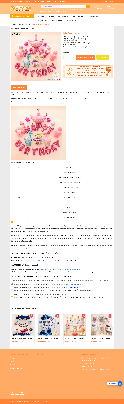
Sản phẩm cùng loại (24, 308)
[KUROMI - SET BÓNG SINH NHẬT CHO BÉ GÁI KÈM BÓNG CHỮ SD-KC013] (23, 325)
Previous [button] (13, 329)
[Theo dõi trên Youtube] (22, 393)
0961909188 (62, 1)
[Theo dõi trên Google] (17, 393)
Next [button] (110, 329)
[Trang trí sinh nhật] (88, 71)
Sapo (50, 401)
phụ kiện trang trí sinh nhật (47, 9)
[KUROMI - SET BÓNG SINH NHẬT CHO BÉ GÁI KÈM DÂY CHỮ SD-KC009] (101, 325)
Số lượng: (66, 52)
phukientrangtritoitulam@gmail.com (40, 1)
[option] (23, 328)
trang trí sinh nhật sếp (46, 11)
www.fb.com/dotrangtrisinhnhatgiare (77, 47)
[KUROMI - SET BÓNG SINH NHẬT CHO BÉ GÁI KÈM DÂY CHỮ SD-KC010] (75, 325)
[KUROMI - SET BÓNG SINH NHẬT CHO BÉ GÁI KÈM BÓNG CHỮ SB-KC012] (49, 325)
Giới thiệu (13, 365)
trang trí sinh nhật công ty (59, 11)
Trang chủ (13, 358)
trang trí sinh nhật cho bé (61, 9)
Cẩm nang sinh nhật (16, 368)
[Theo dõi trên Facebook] (12, 393)
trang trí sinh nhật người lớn (75, 9)
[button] (22, 354)
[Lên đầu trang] (120, 395)
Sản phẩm (13, 361)
